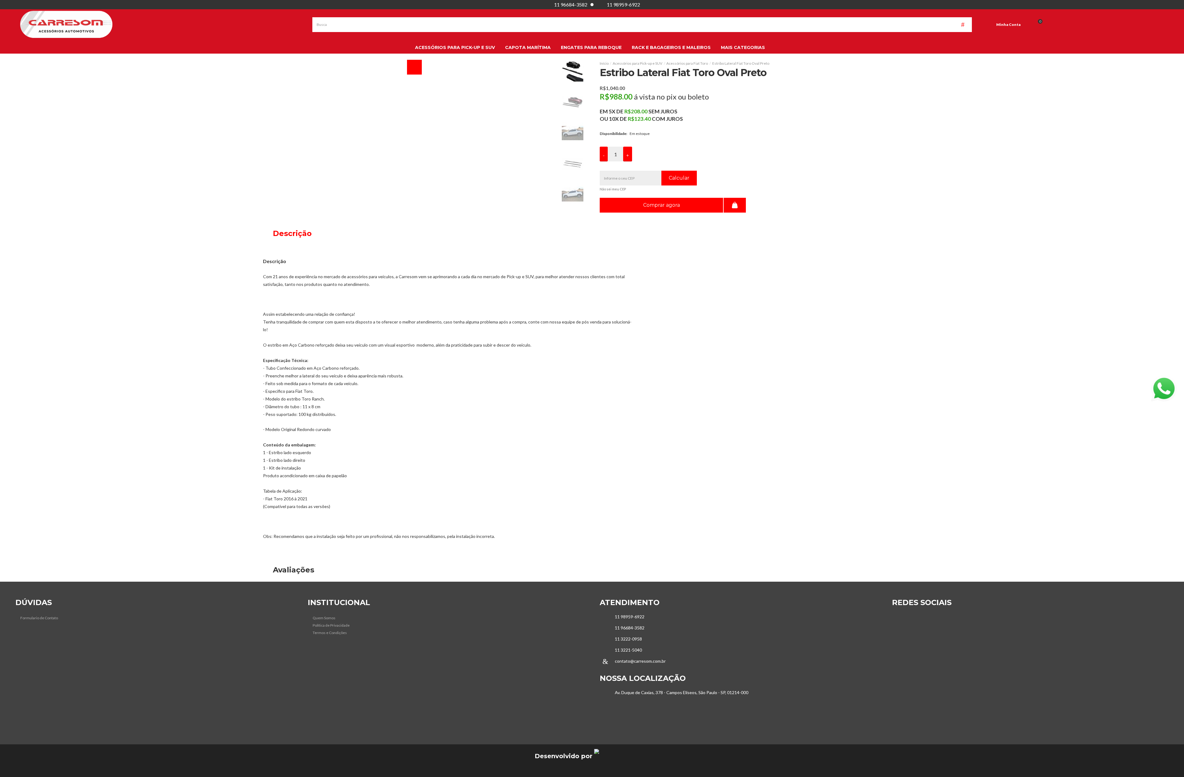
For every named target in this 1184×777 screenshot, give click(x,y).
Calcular (679, 178)
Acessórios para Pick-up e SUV (637, 63)
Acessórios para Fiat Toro (687, 63)
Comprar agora (661, 205)
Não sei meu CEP (613, 189)
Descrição (291, 233)
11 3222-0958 (628, 638)
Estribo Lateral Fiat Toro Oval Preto (740, 63)
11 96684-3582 (570, 4)
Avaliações (292, 569)
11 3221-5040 (628, 650)
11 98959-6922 (623, 4)
